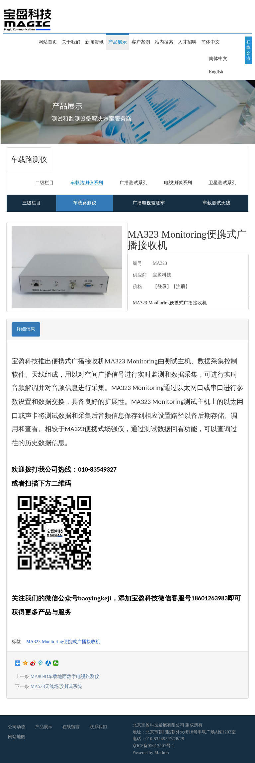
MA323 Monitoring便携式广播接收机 (63, 641)
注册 (180, 286)
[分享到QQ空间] (25, 663)
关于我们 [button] (71, 41)
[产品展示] (127, 112)
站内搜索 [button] (164, 41)
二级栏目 (44, 182)
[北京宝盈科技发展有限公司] (28, 15)
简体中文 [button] (210, 41)
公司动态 (16, 726)
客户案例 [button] (140, 41)
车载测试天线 (216, 202)
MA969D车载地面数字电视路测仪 (65, 676)
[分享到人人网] (48, 663)
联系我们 (98, 726)
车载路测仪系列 (86, 182)
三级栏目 (31, 202)
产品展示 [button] (117, 41)
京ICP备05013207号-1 (153, 745)
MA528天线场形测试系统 (56, 686)
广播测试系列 (133, 182)
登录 (162, 286)
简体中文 (218, 58)
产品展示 (43, 726)
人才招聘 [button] (187, 41)
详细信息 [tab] (26, 329)
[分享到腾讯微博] (40, 663)
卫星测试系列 (222, 182)
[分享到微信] (56, 663)
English (216, 71)
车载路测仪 (84, 202)
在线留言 (71, 726)
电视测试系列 (178, 182)
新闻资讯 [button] (94, 41)
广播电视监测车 (148, 202)
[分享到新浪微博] (33, 663)
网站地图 (16, 736)
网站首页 (48, 41)
